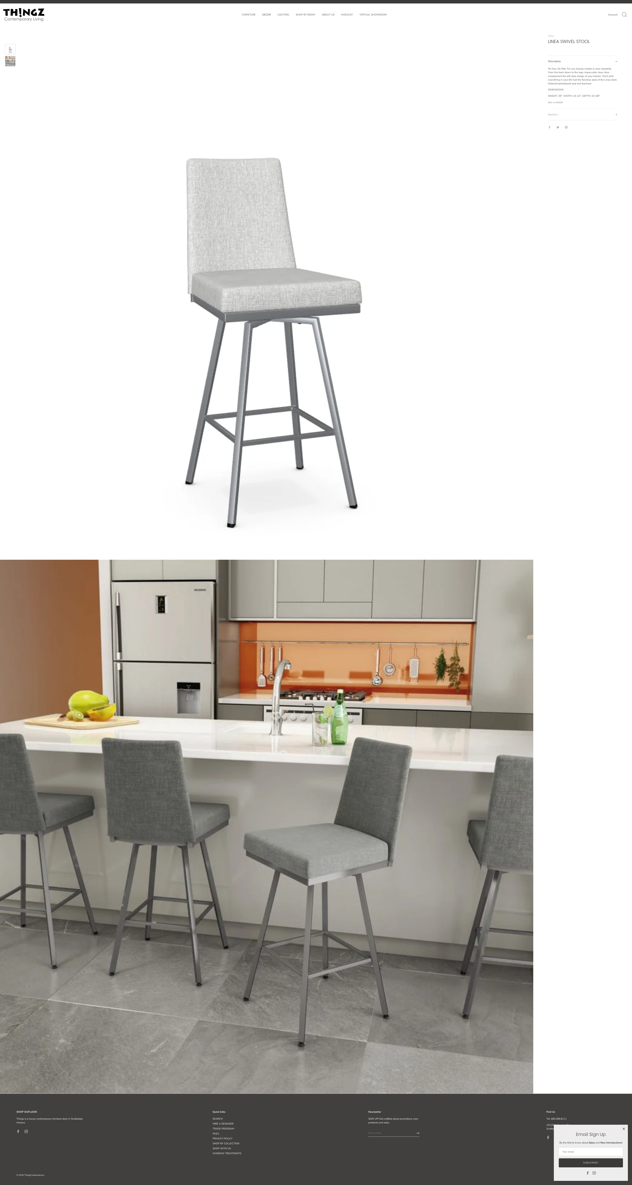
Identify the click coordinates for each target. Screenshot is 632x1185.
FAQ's (216, 1133)
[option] (10, 50)
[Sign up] (417, 1133)
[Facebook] (587, 1172)
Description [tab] (554, 61)
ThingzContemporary (34, 1175)
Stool (551, 36)
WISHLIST (347, 14)
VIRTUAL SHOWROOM (373, 14)
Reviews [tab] (553, 114)
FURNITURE (249, 14)
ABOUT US (328, 14)
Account (613, 14)
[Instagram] (594, 1172)
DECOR (266, 14)
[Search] (624, 14)
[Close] (623, 1128)
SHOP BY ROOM (305, 14)
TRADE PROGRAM (223, 1128)
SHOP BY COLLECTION (226, 1143)
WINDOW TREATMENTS (227, 1153)
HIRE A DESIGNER (223, 1123)
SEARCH (218, 1118)
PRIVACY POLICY (222, 1138)
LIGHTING (283, 14)
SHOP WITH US (222, 1148)
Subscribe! (590, 1162)
